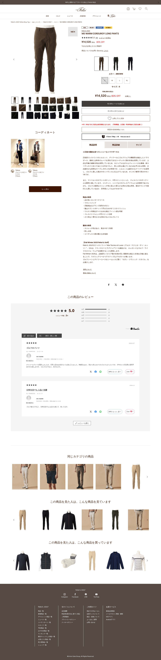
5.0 (71, 310)
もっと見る (45, 189)
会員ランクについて (93, 614)
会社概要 (64, 611)
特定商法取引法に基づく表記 (71, 614)
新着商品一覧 (42, 614)
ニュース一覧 (42, 619)
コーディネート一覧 (44, 622)
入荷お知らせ (115, 111)
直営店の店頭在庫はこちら (115, 129)
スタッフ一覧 (42, 625)
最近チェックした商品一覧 (46, 636)
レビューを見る (105, 38)
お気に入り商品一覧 (44, 639)
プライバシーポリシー (69, 619)
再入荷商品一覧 (43, 642)
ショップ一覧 (42, 645)
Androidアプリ (110, 619)
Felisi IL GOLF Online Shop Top (20, 22)
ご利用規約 (65, 617)
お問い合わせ (91, 622)
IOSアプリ (109, 617)
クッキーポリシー (67, 622)
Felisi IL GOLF (47, 22)
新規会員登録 (110, 611)
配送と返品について (89, 273)
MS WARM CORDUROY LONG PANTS (71, 22)
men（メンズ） (36, 22)
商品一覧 (41, 611)
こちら (106, 51)
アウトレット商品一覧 (45, 617)
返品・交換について (93, 617)
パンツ (56, 22)
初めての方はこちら (93, 611)
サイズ (139, 145)
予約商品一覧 (42, 628)
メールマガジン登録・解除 (114, 614)
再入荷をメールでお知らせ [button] (115, 104)
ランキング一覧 (43, 634)
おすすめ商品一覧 (43, 631)
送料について (87, 269)
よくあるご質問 (92, 619)
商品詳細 (116, 145)
